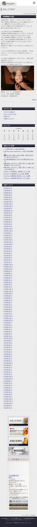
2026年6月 (7, 190)
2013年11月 (7, 401)
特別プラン (21, 520)
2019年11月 (7, 291)
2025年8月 (7, 210)
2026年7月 (7, 188)
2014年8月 (7, 381)
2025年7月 (7, 213)
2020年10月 (7, 269)
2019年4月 (7, 307)
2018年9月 (7, 322)
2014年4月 (7, 390)
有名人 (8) (7, 116)
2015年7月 (7, 367)
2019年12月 (7, 289)
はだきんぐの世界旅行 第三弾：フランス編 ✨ (17, 178)
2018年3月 (7, 334)
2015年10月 (7, 363)
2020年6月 (7, 278)
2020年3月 (7, 282)
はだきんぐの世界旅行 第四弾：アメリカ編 (17, 171)
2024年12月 (7, 228)
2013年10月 (7, 403)
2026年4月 (7, 192)
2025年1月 (7, 226)
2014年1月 (7, 396)
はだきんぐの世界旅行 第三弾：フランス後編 (17, 176)
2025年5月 (7, 217)
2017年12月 (7, 338)
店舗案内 (16, 518)
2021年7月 (7, 251)
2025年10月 (7, 206)
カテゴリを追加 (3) (9, 112)
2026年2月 (7, 197)
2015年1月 (7, 374)
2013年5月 (7, 408)
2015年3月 (7, 372)
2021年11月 (7, 242)
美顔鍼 (27, 518)
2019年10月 (7, 293)
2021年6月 (7, 253)
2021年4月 (7, 255)
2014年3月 (7, 392)
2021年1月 (7, 262)
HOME (2, 518)
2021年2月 (7, 260)
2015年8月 (7, 365)
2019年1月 (7, 313)
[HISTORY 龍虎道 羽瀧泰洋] (19, 454)
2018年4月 (7, 331)
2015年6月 (7, 369)
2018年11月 (7, 318)
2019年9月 (7, 295)
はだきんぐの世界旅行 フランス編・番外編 (16, 173)
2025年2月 (7, 224)
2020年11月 (7, 266)
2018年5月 (7, 329)
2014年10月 (7, 378)
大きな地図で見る (14, 475)
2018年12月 (7, 316)
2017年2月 (7, 352)
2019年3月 (7, 309)
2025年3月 (7, 222)
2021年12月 (7, 239)
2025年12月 (7, 201)
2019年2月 (7, 311)
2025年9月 (7, 208)
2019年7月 (7, 300)
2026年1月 (7, 199)
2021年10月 (7, 244)
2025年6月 (7, 215)
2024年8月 (7, 233)
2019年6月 (7, 302)
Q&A (13, 518)
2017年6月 (7, 345)
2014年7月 (7, 383)
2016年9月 (7, 354)
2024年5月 (7, 237)
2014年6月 (7, 385)
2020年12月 (7, 264)
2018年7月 (7, 327)
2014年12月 (7, 376)
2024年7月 (7, 235)
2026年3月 (7, 195)
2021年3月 (7, 257)
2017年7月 (7, 343)
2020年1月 (7, 287)
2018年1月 (7, 336)
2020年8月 (7, 273)
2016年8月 (7, 356)
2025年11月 (7, 204)
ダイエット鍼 (22, 518)
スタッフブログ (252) (10, 114)
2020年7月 (7, 275)
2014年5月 (7, 387)
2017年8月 (7, 340)
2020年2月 (7, 284)
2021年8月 (7, 248)
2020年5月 (7, 280)
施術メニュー (8, 518)
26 (14, 139)
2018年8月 (7, 325)
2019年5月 (7, 304)
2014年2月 (7, 394)
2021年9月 (7, 246)
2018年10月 (7, 320)
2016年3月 (7, 358)
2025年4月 (7, 219)
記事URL (34, 99)
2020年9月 (7, 271)
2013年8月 (7, 405)
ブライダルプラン (14, 520)
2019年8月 (7, 298)
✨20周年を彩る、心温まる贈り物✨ (15, 149)
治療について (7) (9, 118)
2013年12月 (7, 399)
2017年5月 (7, 347)
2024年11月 (7, 230)
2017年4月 (7, 349)
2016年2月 (7, 361)
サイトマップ (27, 520)
